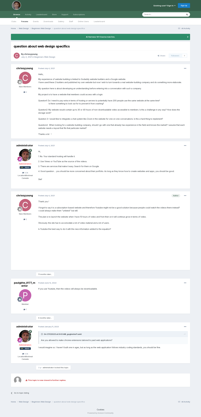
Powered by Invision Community (100, 413)
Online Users (83, 21)
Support (65, 14)
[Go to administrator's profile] (25, 155)
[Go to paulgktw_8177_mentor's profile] (25, 295)
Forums (24, 21)
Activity (28, 14)
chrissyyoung (30, 54)
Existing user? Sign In (164, 5)
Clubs (13, 21)
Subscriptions (79, 14)
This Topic (176, 14)
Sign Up (184, 5)
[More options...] (185, 68)
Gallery (61, 21)
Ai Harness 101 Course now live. (100, 37)
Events (36, 21)
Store (54, 14)
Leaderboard (99, 21)
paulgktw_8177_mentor (24, 284)
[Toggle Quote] (42, 334)
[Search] (187, 14)
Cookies (100, 409)
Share (162, 56)
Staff (71, 21)
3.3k (26, 173)
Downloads (48, 21)
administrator (24, 145)
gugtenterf (72, 334)
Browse (16, 14)
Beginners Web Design (44, 57)
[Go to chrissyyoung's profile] (17, 56)
